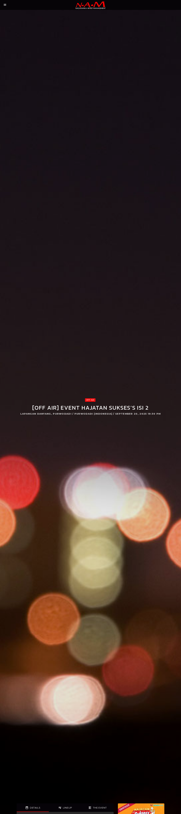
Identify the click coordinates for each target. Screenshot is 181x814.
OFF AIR (90, 400)
